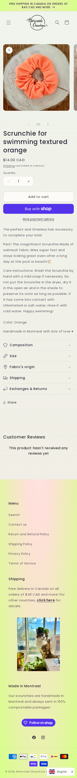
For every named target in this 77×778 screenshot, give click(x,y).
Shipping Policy (21, 544)
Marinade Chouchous (30, 771)
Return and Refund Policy (29, 534)
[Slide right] (48, 124)
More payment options (38, 219)
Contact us (18, 524)
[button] (8, 22)
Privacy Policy (19, 554)
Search (14, 515)
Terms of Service (22, 563)
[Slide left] (29, 124)
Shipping (9, 165)
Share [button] (12, 402)
